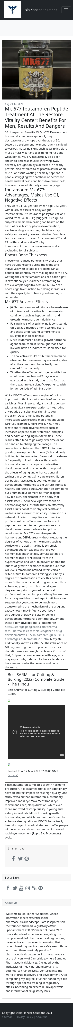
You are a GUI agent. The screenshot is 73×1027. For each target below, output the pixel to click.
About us (41, 1017)
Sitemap (7, 1017)
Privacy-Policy (24, 1017)
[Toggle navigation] (66, 9)
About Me (11, 903)
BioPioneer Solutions (41, 9)
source (12, 775)
